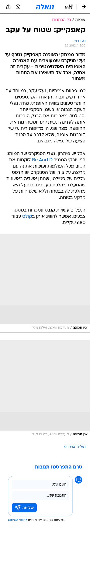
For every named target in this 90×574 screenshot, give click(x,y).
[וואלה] (45, 6)
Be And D (42, 160)
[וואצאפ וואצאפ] (18, 6)
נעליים (81, 447)
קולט (27, 216)
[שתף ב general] (8, 7)
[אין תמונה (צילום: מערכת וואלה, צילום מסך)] (45, 283)
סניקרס (69, 447)
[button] (68, 7)
